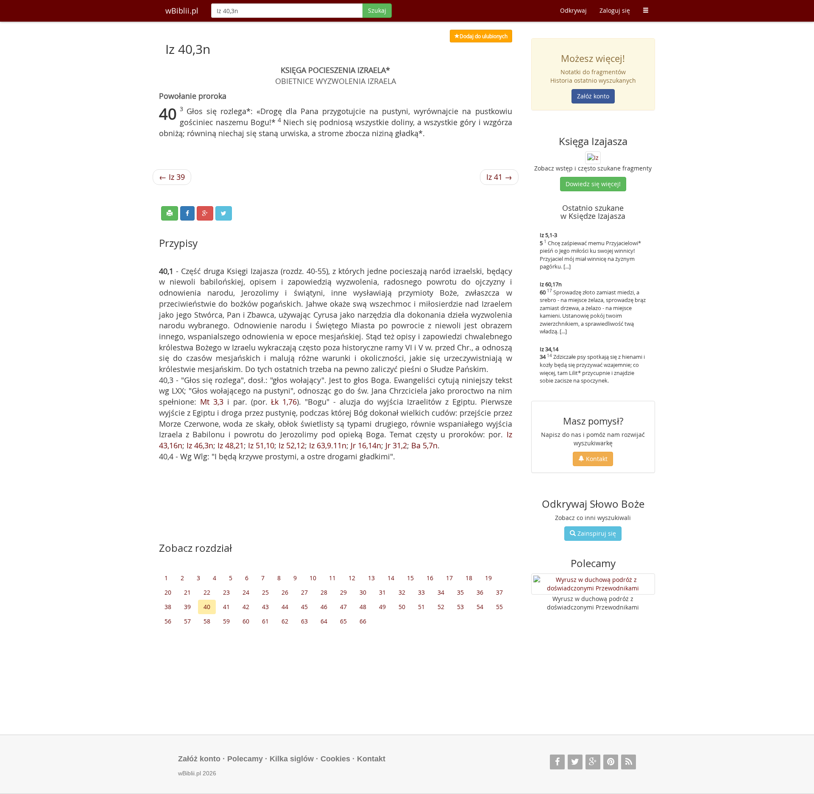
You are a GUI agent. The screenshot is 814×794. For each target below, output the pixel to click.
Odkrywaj (573, 10)
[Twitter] (575, 762)
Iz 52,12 (292, 445)
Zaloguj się (614, 10)
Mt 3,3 (211, 402)
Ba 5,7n (424, 445)
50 (402, 607)
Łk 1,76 (284, 402)
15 (410, 578)
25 (265, 592)
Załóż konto (593, 96)
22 (207, 592)
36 (480, 592)
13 (371, 578)
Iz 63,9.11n (327, 445)
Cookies (335, 759)
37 (499, 592)
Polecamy (245, 759)
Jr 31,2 (396, 445)
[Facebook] (557, 762)
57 (187, 621)
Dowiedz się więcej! (593, 184)
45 (304, 607)
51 (421, 607)
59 (226, 621)
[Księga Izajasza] (593, 157)
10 (312, 578)
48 (363, 607)
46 (324, 607)
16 (430, 578)
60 (246, 621)
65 (343, 621)
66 (363, 621)
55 (499, 607)
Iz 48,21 (230, 445)
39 (187, 607)
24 (246, 592)
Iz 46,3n (200, 445)
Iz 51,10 (261, 445)
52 (441, 607)
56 (167, 621)
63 (304, 621)
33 (421, 592)
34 (441, 592)
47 (343, 607)
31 (382, 592)
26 (285, 592)
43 (265, 607)
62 (285, 621)
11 (332, 578)
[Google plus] (592, 762)
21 (187, 592)
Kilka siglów (292, 759)
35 (460, 592)
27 (304, 592)
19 (488, 578)
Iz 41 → (499, 177)
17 (449, 578)
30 (363, 592)
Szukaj (377, 10)
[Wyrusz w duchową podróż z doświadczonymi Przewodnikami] (593, 584)
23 (226, 592)
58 (207, 621)
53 (460, 607)
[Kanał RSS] (628, 762)
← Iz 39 (172, 177)
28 (324, 592)
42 (246, 607)
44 (285, 607)
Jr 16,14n (366, 445)
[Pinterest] (610, 762)
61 (265, 621)
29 (343, 592)
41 (226, 607)
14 (390, 578)
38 (167, 607)
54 (480, 607)
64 (324, 621)
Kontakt (596, 459)
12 (351, 578)
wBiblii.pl (181, 11)
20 (167, 592)
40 (207, 607)
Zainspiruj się (596, 533)
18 (469, 578)
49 (382, 607)
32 (402, 592)
